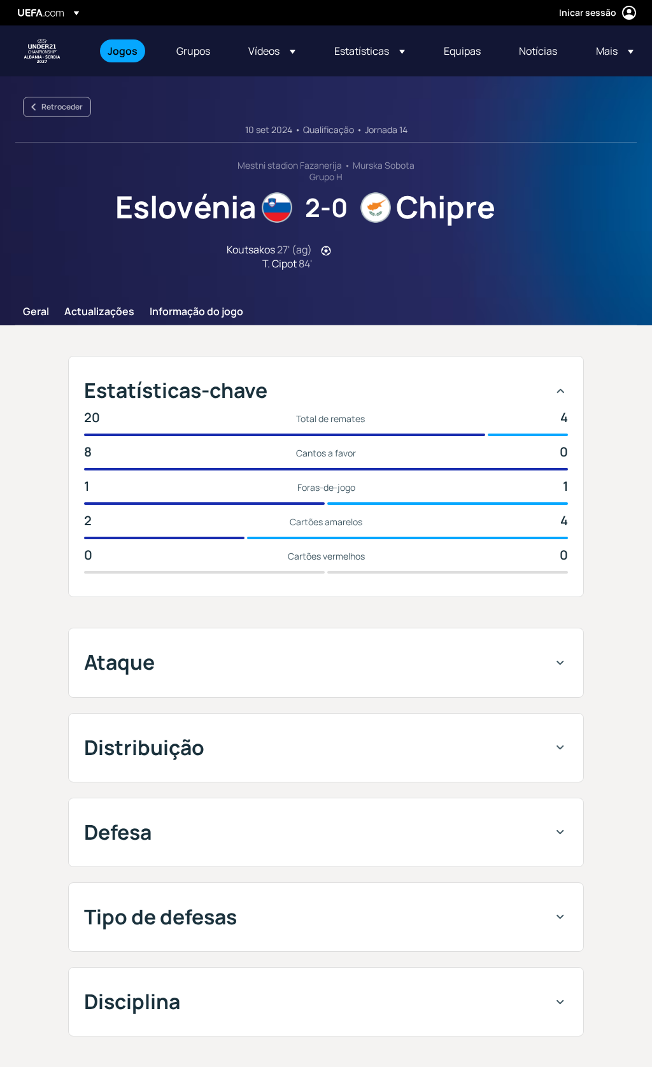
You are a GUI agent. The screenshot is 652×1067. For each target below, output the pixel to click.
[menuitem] (126, 51)
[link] (122, 51)
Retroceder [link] (62, 106)
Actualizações (99, 312)
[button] (272, 51)
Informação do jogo (196, 312)
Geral (36, 312)
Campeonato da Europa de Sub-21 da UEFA (42, 51)
